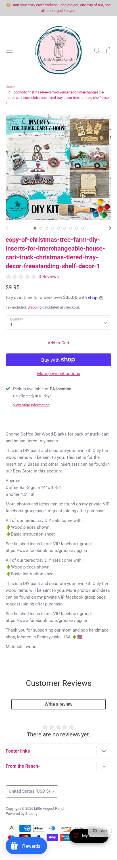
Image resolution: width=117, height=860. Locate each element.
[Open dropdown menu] (103, 751)
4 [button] (52, 228)
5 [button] (58, 228)
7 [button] (70, 228)
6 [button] (64, 228)
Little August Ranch (49, 808)
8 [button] (76, 228)
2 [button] (40, 228)
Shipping (34, 307)
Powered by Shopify (21, 813)
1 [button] (35, 228)
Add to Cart (58, 342)
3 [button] (46, 228)
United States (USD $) (29, 791)
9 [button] (82, 228)
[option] (58, 167)
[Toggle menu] (9, 50)
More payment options (58, 373)
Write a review (58, 704)
